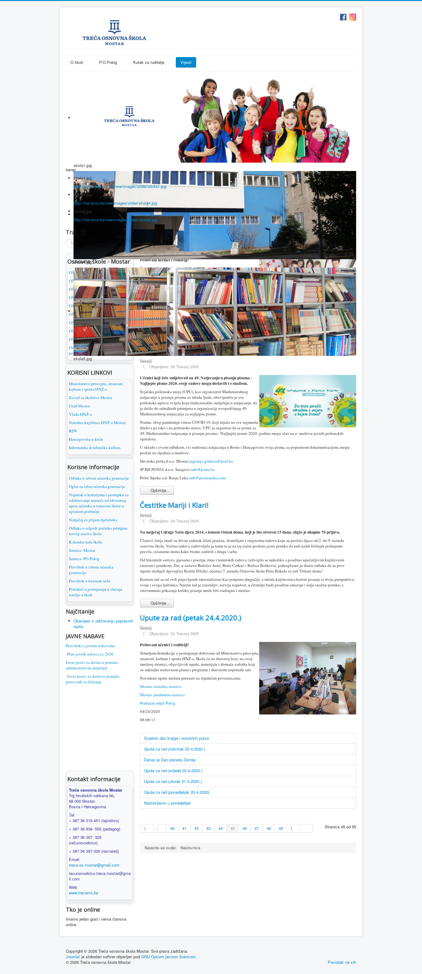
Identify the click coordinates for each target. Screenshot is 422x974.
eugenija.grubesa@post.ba (211, 461)
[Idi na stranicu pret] (159, 828)
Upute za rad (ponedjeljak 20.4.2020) (176, 792)
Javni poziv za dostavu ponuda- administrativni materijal (92, 665)
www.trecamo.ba (83, 893)
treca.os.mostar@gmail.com (94, 865)
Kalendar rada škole (85, 542)
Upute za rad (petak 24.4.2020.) (190, 617)
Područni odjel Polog (157, 703)
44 (220, 828)
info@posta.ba (203, 469)
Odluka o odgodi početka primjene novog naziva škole (98, 530)
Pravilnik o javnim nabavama (90, 645)
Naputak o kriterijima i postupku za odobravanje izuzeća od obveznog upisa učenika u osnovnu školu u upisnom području (99, 503)
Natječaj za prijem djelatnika (93, 519)
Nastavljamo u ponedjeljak (167, 803)
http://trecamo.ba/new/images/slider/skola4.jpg (115, 203)
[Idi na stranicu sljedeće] (293, 828)
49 (281, 828)
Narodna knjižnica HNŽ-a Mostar (97, 422)
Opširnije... (159, 490)
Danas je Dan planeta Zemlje (170, 760)
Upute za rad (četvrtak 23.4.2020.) (174, 749)
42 (196, 828)
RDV (73, 431)
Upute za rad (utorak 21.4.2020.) (173, 781)
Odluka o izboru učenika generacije (99, 478)
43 (208, 828)
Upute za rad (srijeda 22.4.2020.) (173, 770)
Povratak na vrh (342, 962)
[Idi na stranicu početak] (146, 828)
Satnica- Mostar (82, 550)
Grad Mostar (79, 406)
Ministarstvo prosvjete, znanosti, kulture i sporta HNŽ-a (96, 386)
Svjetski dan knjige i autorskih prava (176, 738)
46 (245, 828)
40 (172, 828)
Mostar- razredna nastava (160, 686)
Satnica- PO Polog (84, 558)
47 (257, 828)
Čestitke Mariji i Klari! (174, 505)
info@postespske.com (207, 478)
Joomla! (73, 956)
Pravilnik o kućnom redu (89, 581)
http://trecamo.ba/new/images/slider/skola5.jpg (115, 220)
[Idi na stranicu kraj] (306, 828)
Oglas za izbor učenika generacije (97, 486)
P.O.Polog (108, 62)
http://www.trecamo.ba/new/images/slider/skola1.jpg (120, 186)
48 (269, 828)
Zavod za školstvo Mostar (90, 397)
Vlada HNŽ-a (80, 414)
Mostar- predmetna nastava (162, 694)
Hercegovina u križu (86, 439)
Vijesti (186, 62)
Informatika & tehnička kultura (94, 447)
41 (184, 828)
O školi (76, 62)
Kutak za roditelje (148, 62)
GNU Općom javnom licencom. (169, 956)
